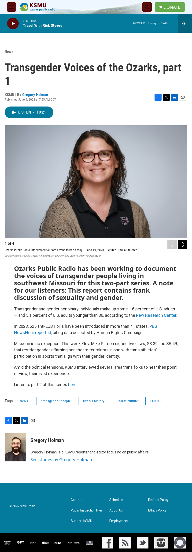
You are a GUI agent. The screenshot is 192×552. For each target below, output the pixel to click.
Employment (118, 521)
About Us (116, 510)
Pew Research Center (156, 315)
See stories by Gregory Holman (61, 459)
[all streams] (185, 23)
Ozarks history (93, 401)
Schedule (116, 500)
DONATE (171, 7)
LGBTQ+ (156, 401)
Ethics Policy (157, 510)
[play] (13, 23)
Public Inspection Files (87, 510)
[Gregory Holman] (15, 447)
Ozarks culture (127, 401)
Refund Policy (158, 500)
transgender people (56, 401)
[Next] (182, 244)
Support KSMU (81, 521)
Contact (76, 500)
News (9, 51)
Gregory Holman (35, 94)
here (72, 384)
